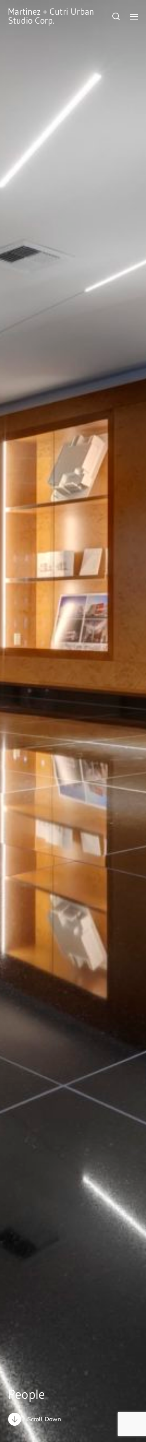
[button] (116, 16)
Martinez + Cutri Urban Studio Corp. (51, 16)
